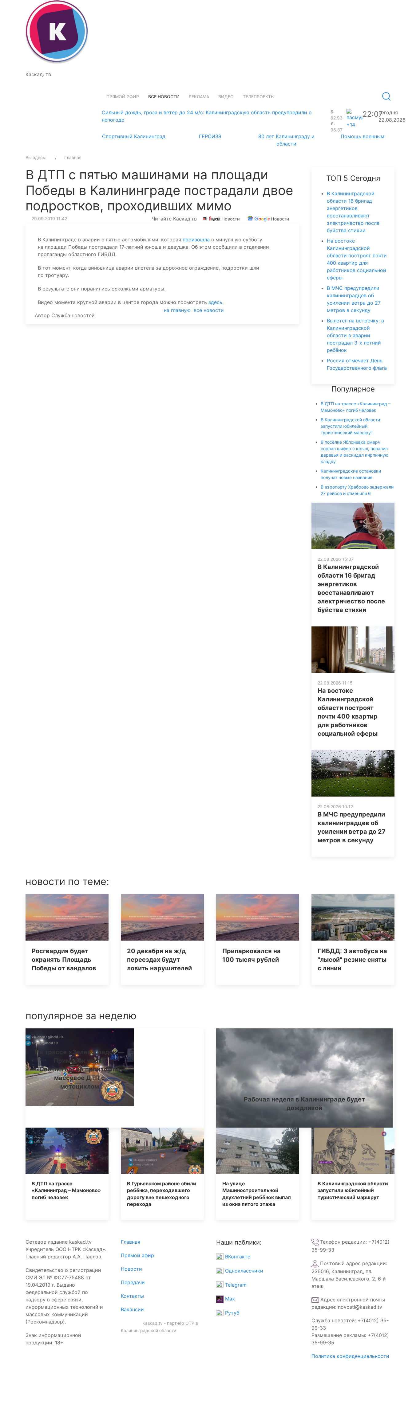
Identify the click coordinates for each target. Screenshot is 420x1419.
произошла (195, 239)
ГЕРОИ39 (210, 136)
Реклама (199, 96)
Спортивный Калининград (133, 136)
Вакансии (132, 1309)
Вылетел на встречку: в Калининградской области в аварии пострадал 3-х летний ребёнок (355, 335)
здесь (215, 302)
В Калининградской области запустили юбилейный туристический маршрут (350, 426)
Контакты (132, 1296)
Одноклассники (243, 1271)
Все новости (164, 96)
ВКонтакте (237, 1256)
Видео (226, 96)
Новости (131, 1269)
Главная (130, 1242)
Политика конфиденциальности (350, 1356)
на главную (177, 310)
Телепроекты (259, 96)
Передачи (133, 1282)
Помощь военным (362, 136)
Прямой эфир (122, 96)
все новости (209, 310)
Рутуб (231, 1313)
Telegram (235, 1285)
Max (229, 1299)
